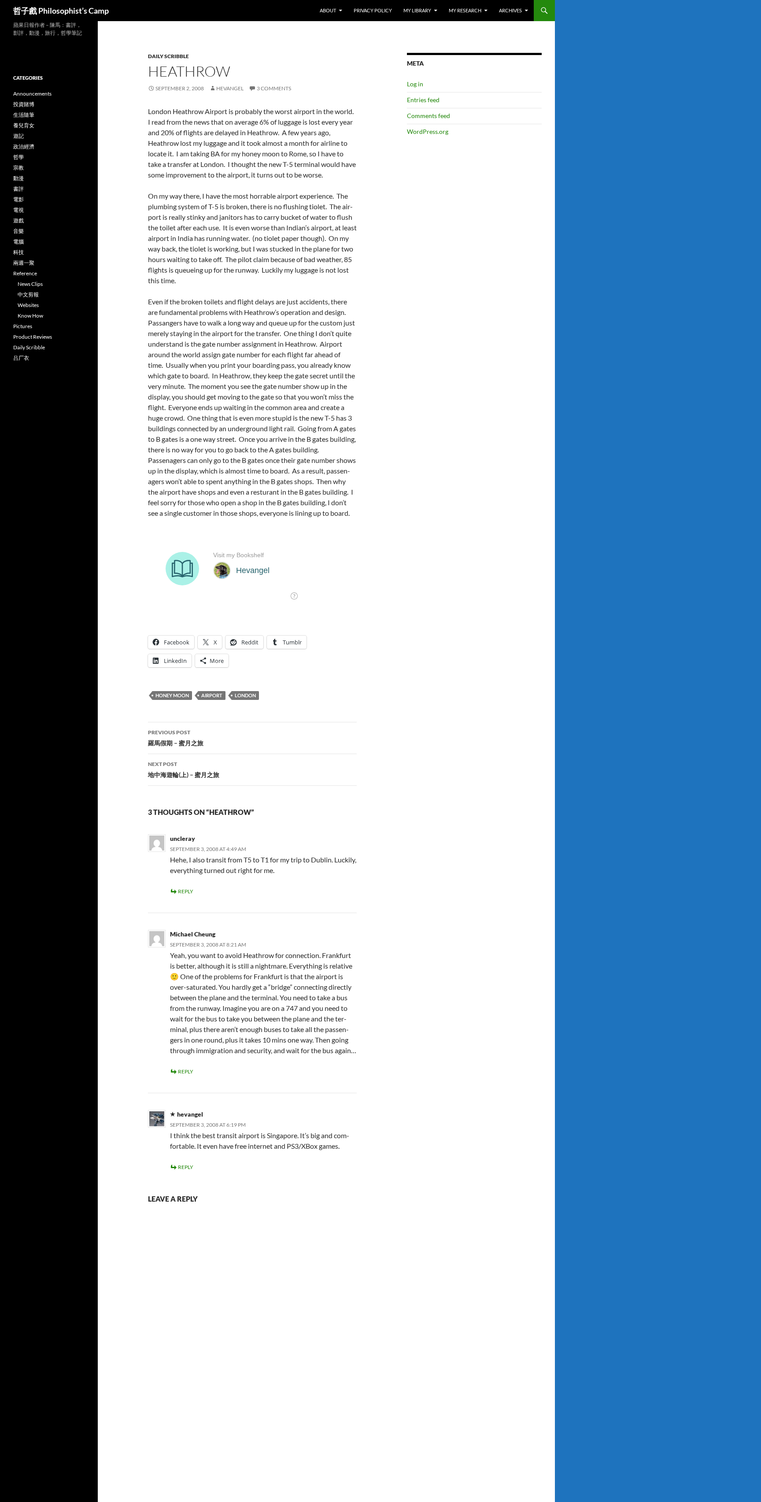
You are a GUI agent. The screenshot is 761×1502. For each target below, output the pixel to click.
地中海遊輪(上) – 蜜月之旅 (183, 769)
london (245, 695)
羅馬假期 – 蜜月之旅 (175, 738)
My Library (417, 10)
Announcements (32, 93)
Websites (28, 305)
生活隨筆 (23, 114)
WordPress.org (427, 131)
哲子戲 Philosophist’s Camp (61, 10)
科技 (18, 252)
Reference (25, 273)
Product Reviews (32, 336)
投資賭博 (23, 104)
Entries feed (423, 100)
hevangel (230, 88)
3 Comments (274, 88)
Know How (30, 315)
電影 (18, 199)
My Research (465, 10)
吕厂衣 (21, 358)
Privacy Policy (373, 10)
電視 (18, 210)
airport (211, 695)
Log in (415, 84)
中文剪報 (28, 294)
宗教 (18, 167)
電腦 (18, 241)
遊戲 (18, 220)
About (328, 10)
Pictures (22, 326)
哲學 (18, 157)
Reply (185, 891)
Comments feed (428, 115)
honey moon (172, 695)
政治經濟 (23, 146)
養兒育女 (23, 125)
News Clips (30, 284)
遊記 (18, 136)
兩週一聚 (23, 262)
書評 (18, 188)
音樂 (18, 231)
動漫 (18, 178)
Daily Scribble (168, 56)
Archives (510, 10)
